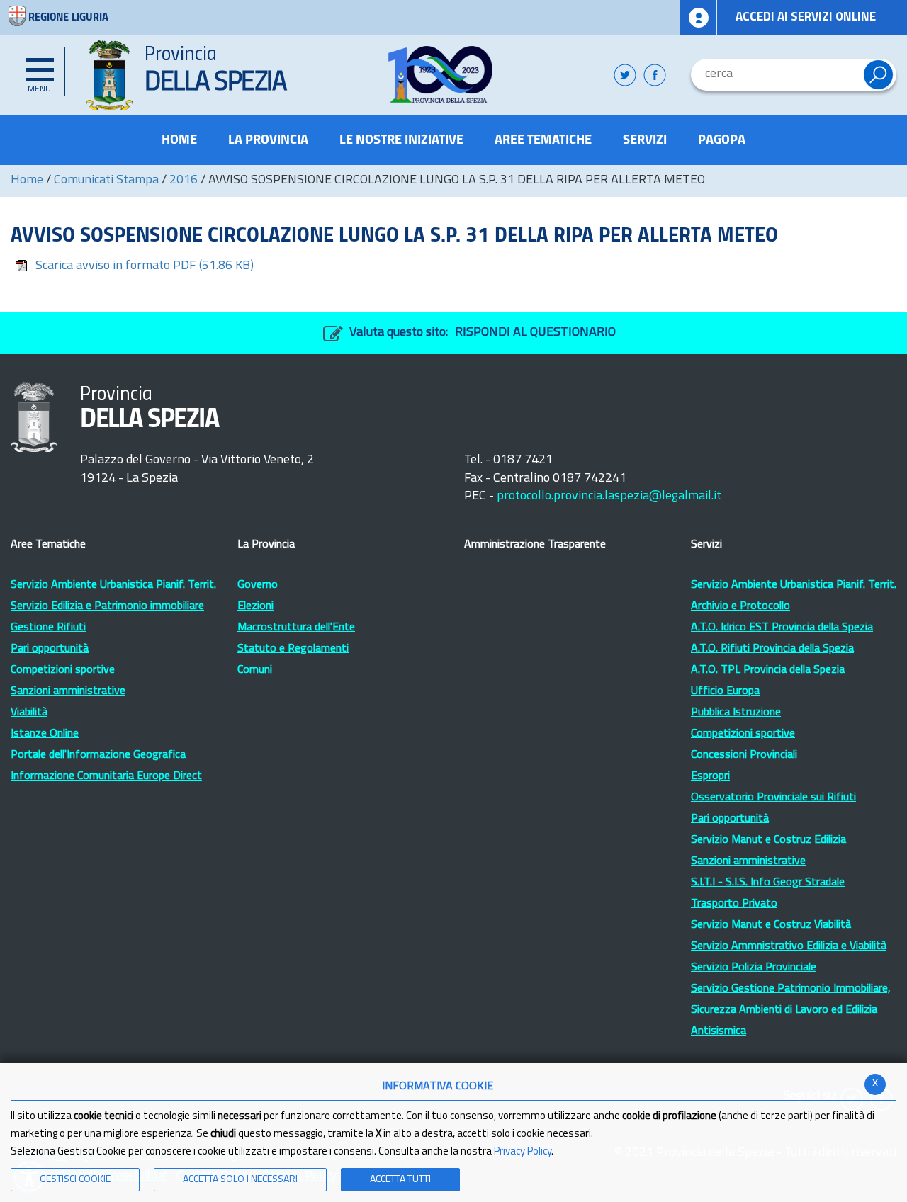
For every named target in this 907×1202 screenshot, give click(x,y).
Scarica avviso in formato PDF (144, 266)
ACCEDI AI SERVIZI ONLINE (806, 17)
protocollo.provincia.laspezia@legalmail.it (609, 496)
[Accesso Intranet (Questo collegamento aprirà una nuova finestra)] (698, 17)
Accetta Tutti (400, 1179)
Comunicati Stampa (106, 180)
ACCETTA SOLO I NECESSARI (240, 1179)
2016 (183, 180)
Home (27, 180)
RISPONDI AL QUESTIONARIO (535, 333)
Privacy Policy (522, 1152)
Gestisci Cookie (75, 1179)
